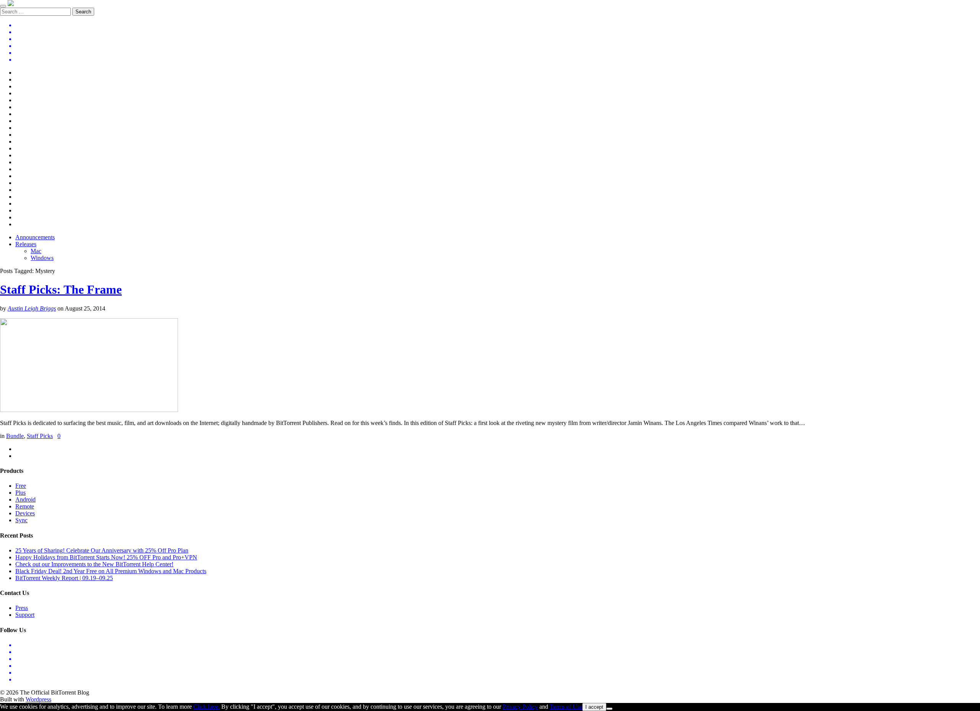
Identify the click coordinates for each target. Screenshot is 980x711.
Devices (25, 513)
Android (25, 499)
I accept (594, 707)
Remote (24, 506)
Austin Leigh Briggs (32, 308)
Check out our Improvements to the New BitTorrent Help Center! (94, 564)
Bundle (15, 436)
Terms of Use (566, 706)
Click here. (206, 706)
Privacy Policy (520, 706)
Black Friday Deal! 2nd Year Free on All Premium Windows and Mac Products (110, 571)
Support (24, 614)
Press (21, 608)
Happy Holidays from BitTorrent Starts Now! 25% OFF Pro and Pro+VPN (106, 557)
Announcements (35, 237)
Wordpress (38, 699)
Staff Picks (40, 436)
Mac (36, 251)
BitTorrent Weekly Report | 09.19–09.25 (64, 578)
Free (20, 485)
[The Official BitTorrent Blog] (11, 4)
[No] (609, 709)
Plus (20, 492)
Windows (42, 258)
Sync (21, 520)
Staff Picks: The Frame (61, 289)
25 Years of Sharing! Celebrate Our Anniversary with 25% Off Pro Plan (101, 550)
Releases (25, 244)
